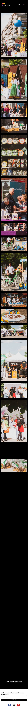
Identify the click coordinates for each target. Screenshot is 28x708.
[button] (19, 5)
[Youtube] (18, 705)
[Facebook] (9, 705)
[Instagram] (14, 705)
